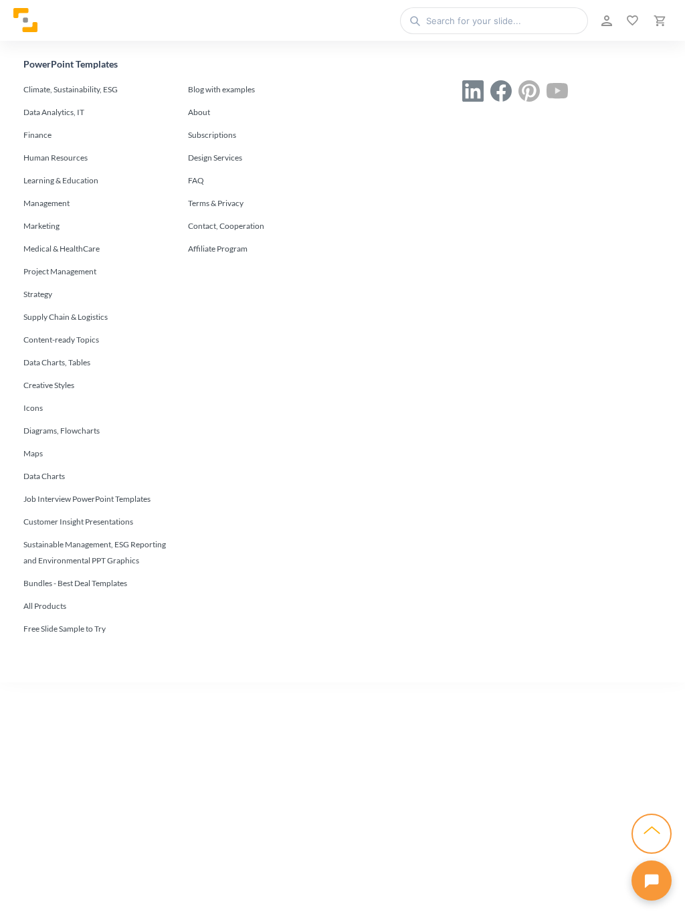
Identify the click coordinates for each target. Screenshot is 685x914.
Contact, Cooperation (226, 226)
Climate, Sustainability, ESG (70, 89)
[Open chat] (651, 880)
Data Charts (44, 476)
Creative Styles (48, 385)
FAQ (196, 180)
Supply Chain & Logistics (65, 317)
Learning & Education (60, 180)
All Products (44, 606)
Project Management (59, 271)
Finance (37, 135)
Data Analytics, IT (53, 112)
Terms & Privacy (215, 203)
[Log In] (605, 21)
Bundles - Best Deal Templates (75, 583)
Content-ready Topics (61, 340)
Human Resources (55, 158)
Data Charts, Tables (56, 362)
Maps (33, 453)
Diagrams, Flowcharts (61, 431)
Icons (33, 408)
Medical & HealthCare (61, 249)
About (199, 112)
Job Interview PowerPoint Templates (87, 499)
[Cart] (658, 21)
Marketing (41, 226)
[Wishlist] (631, 21)
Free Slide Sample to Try (64, 629)
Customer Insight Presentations (78, 522)
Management (46, 203)
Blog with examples (221, 89)
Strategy (37, 294)
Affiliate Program (218, 249)
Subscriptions (212, 135)
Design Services (215, 158)
